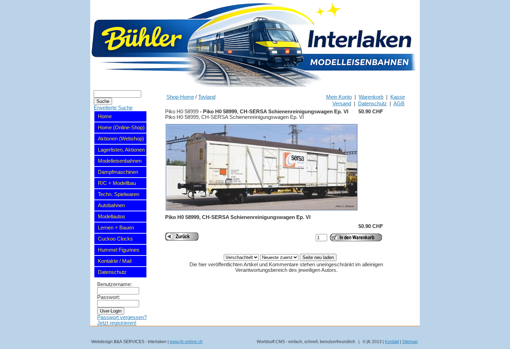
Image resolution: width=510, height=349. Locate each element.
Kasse (397, 97)
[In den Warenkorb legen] (356, 237)
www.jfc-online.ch (186, 341)
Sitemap (410, 341)
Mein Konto (339, 97)
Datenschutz (372, 103)
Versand (341, 103)
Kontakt (392, 341)
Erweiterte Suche (113, 108)
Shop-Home (180, 97)
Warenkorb (371, 97)
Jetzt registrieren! (116, 323)
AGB (399, 103)
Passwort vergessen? (122, 317)
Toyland (206, 97)
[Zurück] (181, 237)
